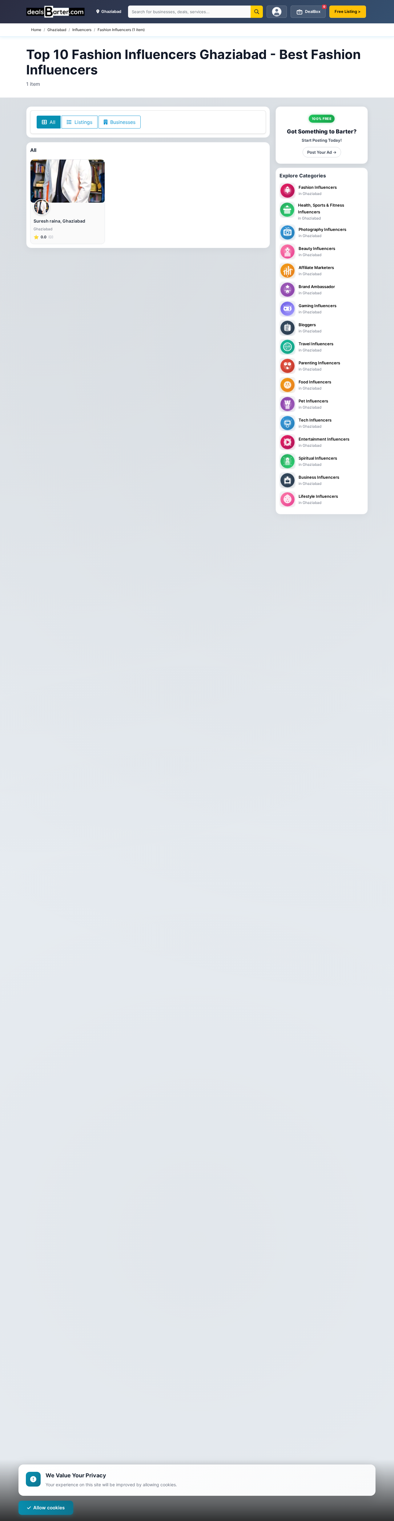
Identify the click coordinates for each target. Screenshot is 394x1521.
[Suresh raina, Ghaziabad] (67, 181)
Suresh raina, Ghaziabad (59, 221)
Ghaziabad (56, 29)
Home (36, 29)
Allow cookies (49, 1508)
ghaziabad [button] (110, 11)
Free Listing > (348, 11)
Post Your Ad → (321, 152)
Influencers (81, 29)
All (51, 122)
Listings (82, 122)
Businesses (122, 122)
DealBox (315, 10)
